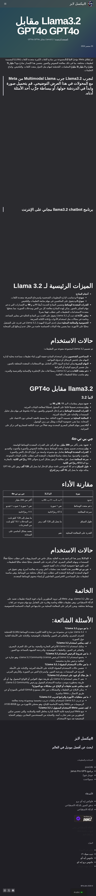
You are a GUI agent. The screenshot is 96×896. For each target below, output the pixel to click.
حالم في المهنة (86, 849)
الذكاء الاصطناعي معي (82, 827)
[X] (9, 890)
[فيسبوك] (13, 890)
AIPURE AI (88, 834)
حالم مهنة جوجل (85, 866)
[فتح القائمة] (5, 4)
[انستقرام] (5, 890)
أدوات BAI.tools (85, 831)
